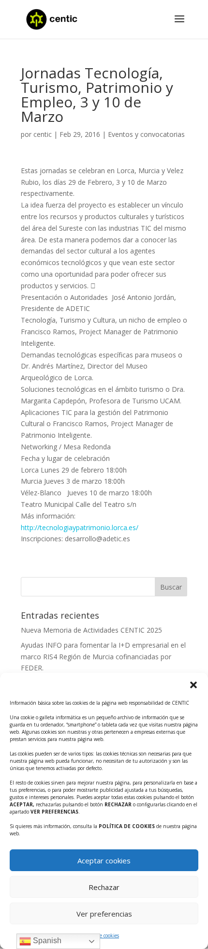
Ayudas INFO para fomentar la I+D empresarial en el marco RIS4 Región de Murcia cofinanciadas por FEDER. (103, 656)
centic (42, 134)
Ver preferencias (104, 914)
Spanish (46, 940)
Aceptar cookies (104, 860)
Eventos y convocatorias (146, 134)
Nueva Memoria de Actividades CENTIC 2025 (91, 630)
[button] (193, 685)
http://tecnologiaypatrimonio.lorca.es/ (79, 527)
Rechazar (104, 887)
